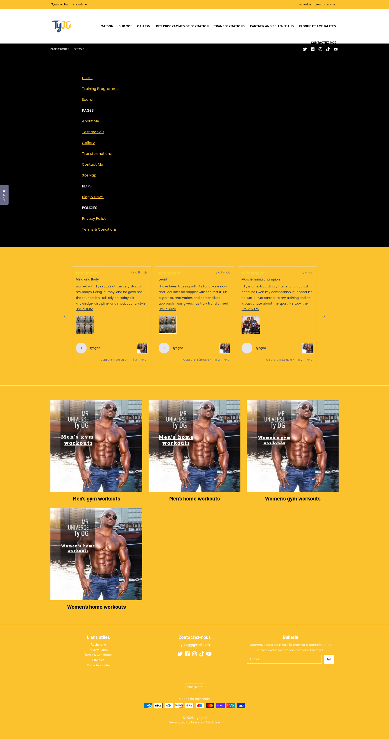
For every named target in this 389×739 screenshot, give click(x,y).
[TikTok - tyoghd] (201, 653)
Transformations (97, 153)
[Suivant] (324, 316)
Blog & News (93, 197)
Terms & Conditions (99, 229)
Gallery (88, 142)
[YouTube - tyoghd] (209, 653)
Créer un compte (325, 4)
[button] (85, 325)
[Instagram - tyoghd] (194, 653)
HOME (87, 77)
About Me (90, 121)
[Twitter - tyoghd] (305, 49)
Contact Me (92, 164)
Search (88, 99)
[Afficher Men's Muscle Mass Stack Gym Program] (307, 348)
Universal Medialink (205, 722)
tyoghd (201, 718)
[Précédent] (64, 316)
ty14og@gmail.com (194, 645)
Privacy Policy (94, 218)
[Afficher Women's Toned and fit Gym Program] (142, 348)
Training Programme (100, 88)
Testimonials (93, 132)
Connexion (304, 4)
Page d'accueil (60, 49)
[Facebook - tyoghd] (187, 653)
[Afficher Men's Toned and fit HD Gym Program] (224, 348)
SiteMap (89, 175)
